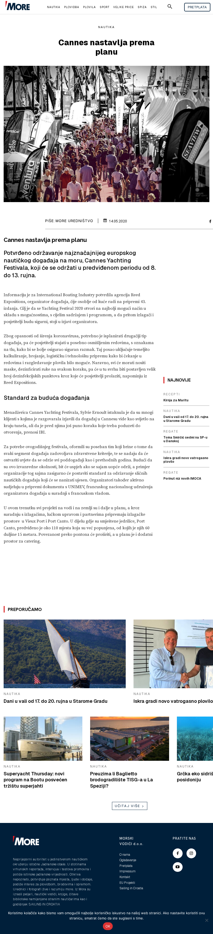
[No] (206, 920)
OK (107, 926)
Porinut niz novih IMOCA (182, 478)
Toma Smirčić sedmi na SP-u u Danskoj (185, 439)
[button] (170, 7)
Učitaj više (127, 806)
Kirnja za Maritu (175, 400)
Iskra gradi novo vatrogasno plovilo (173, 701)
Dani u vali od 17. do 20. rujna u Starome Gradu (56, 701)
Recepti (171, 394)
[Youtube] (178, 867)
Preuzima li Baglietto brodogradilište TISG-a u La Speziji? (121, 780)
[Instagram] (191, 853)
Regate (170, 431)
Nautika (106, 27)
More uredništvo (74, 220)
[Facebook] (178, 853)
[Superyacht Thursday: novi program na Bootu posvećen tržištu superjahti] (43, 739)
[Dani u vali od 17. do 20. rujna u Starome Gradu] (65, 654)
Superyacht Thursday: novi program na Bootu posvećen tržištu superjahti (35, 780)
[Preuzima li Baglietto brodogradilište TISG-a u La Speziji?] (129, 739)
